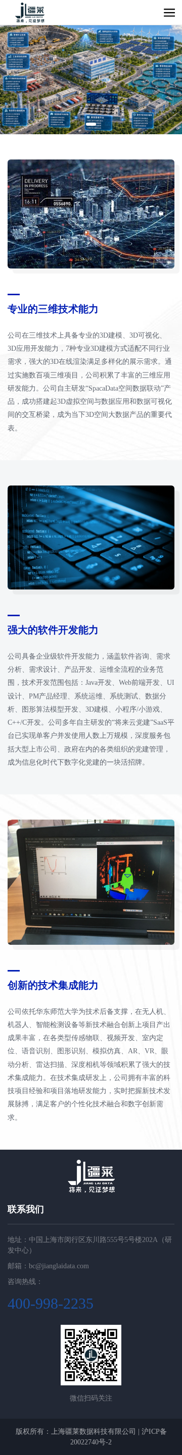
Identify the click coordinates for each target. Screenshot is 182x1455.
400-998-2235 (51, 1303)
